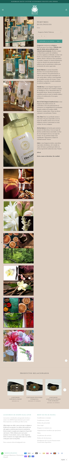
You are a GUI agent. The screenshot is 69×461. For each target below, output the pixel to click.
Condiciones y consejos (44, 418)
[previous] (4, 389)
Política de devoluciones (44, 438)
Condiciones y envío (43, 420)
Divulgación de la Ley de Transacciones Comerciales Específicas (48, 441)
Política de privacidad (43, 423)
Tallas (39, 433)
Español (63, 459)
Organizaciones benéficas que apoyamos (49, 430)
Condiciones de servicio (44, 435)
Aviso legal (40, 425)
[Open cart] (66, 10)
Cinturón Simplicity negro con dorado (53, 399)
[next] (64, 389)
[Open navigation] (3, 9)
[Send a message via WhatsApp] (2, 453)
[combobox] (64, 459)
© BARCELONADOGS (10, 453)
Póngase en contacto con (44, 428)
